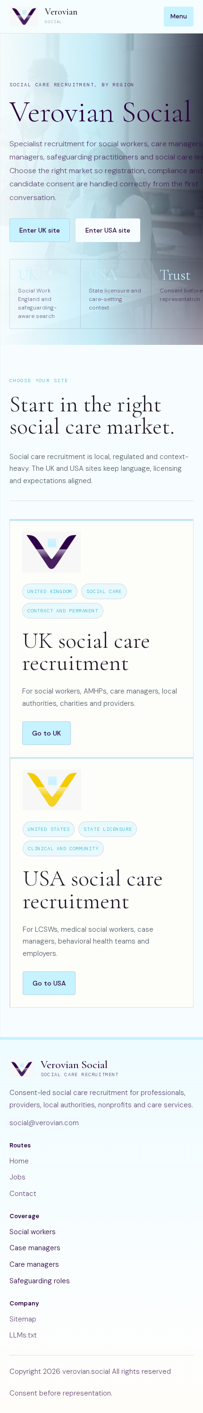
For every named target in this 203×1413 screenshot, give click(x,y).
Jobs (17, 1177)
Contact (22, 1193)
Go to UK (46, 733)
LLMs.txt (23, 1335)
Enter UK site (39, 230)
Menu (178, 16)
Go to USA (49, 983)
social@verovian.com (44, 1123)
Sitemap (22, 1319)
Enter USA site (107, 230)
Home (19, 1161)
